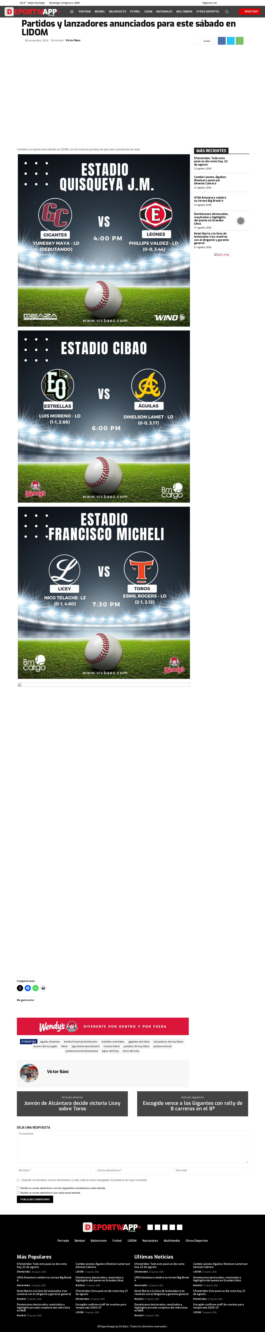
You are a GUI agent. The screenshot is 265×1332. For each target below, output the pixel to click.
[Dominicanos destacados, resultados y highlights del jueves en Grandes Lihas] (241, 221)
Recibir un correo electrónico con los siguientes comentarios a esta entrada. (63, 1188)
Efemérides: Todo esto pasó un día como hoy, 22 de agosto (211, 161)
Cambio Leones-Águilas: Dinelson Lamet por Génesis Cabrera (210, 180)
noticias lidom (112, 1046)
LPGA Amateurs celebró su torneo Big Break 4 (210, 199)
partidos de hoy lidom (136, 1046)
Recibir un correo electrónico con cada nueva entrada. (51, 1192)
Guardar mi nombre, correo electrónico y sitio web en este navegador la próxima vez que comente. (84, 1180)
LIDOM (80, 1271)
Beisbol (80, 1285)
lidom (64, 1046)
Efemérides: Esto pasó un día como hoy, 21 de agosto (102, 1292)
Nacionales (23, 1285)
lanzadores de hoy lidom (168, 1041)
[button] (227, 11)
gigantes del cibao (139, 1041)
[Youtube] (245, 3)
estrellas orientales (112, 1041)
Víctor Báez (73, 40)
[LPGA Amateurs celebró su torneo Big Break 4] (241, 201)
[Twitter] (234, 3)
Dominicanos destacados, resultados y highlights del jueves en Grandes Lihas (211, 219)
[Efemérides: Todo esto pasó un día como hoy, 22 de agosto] (241, 163)
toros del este (131, 1051)
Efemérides (23, 1271)
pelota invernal (162, 1046)
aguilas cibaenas (50, 1041)
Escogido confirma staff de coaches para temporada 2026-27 (101, 1306)
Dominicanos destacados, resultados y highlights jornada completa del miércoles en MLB (43, 1307)
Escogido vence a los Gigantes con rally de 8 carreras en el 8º (192, 1106)
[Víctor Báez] (31, 1073)
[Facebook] (223, 3)
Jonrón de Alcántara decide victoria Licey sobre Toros (72, 1106)
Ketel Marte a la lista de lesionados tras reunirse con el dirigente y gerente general (211, 238)
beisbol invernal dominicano (80, 1041)
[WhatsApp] (240, 3)
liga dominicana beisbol (86, 1046)
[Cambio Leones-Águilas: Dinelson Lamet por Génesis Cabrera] (241, 182)
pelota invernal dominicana (82, 1051)
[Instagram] (229, 3)
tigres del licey (110, 1051)
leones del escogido (45, 1046)
